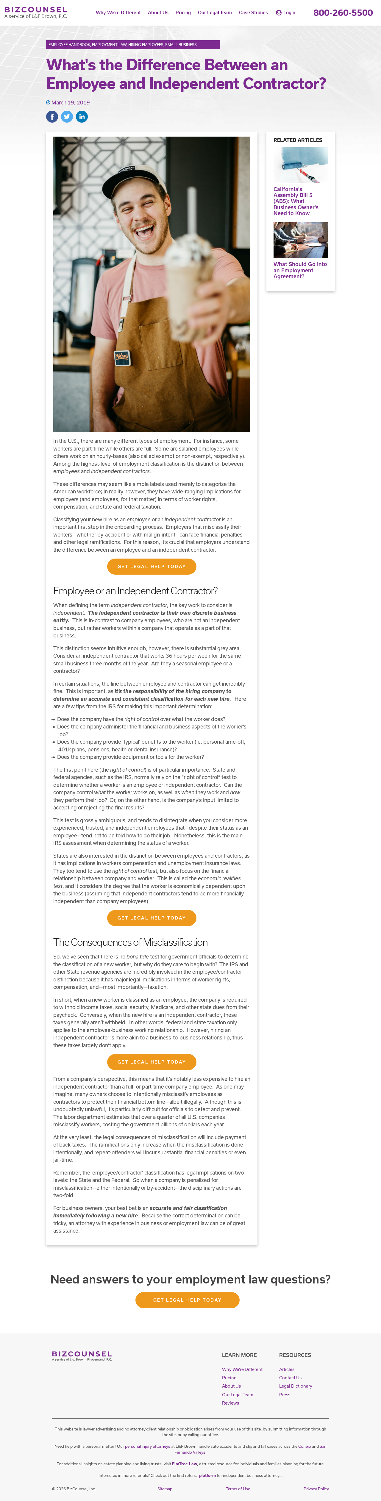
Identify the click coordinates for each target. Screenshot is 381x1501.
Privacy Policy (316, 1488)
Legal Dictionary (295, 1386)
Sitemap (164, 1488)
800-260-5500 (343, 13)
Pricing (183, 12)
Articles (286, 1369)
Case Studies (253, 12)
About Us (158, 12)
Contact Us (290, 1377)
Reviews (230, 1402)
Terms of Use (238, 1488)
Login (289, 12)
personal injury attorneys (147, 1446)
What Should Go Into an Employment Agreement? (300, 270)
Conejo (304, 1446)
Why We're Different (118, 12)
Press (284, 1394)
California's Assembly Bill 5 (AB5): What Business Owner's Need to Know (296, 201)
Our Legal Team (215, 12)
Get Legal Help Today (152, 566)
